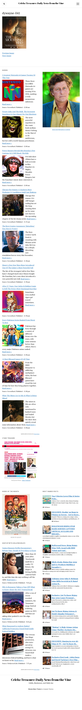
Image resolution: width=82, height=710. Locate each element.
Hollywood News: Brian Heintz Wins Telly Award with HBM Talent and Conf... (64, 548)
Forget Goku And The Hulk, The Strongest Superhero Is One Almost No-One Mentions (19, 112)
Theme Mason (36, 433)
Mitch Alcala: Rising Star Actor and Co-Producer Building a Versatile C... (64, 564)
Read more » (7, 104)
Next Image (6, 55)
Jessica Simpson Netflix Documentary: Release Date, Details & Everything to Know (19, 549)
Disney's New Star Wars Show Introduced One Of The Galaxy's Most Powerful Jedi (18, 266)
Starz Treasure (26, 480)
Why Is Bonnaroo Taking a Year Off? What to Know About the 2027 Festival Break (18, 588)
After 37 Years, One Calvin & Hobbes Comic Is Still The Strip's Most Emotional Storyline (19, 287)
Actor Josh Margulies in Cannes (61, 129)
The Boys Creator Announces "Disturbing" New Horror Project (18, 227)
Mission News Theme (34, 689)
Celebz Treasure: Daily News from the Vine (41, 3)
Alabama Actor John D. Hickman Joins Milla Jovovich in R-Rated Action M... (65, 581)
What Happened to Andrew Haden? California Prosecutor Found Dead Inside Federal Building (18, 628)
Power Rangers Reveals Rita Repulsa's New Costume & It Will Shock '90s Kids (18, 151)
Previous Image (8, 53)
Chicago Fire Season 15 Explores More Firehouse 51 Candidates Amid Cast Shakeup (19, 190)
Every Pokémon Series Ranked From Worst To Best (18, 321)
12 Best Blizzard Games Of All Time (16, 359)
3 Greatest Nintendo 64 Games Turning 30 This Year (18, 76)
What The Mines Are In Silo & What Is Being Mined (19, 396)
